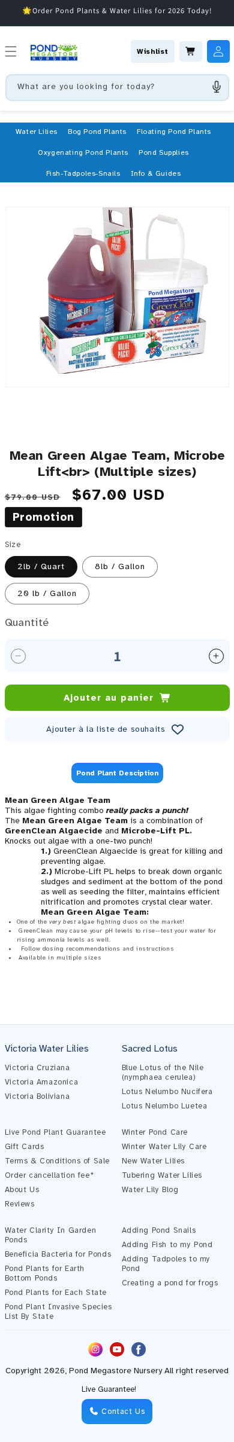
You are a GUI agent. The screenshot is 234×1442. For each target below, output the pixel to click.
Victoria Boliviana (37, 1096)
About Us (22, 1189)
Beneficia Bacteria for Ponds (58, 1254)
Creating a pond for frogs (170, 1283)
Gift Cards (24, 1146)
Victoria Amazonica (42, 1082)
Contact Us (122, 1411)
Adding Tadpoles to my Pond (166, 1263)
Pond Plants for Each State (56, 1292)
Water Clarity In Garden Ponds (51, 1235)
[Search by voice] (216, 87)
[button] (36, 131)
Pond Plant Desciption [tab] (117, 773)
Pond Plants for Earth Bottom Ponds (45, 1273)
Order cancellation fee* (49, 1175)
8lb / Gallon (120, 566)
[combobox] (117, 87)
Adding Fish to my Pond (167, 1244)
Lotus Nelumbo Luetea (165, 1106)
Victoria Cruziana (37, 1068)
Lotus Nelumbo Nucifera (167, 1091)
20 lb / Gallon (47, 593)
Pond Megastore (100, 1370)
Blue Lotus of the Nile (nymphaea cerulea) (163, 1072)
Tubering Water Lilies (162, 1175)
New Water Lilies (153, 1161)
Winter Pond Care (155, 1132)
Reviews (20, 1204)
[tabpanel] (117, 891)
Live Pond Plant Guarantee (55, 1132)
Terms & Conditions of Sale (57, 1161)
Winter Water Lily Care (164, 1146)
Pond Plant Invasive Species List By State (58, 1311)
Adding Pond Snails (159, 1230)
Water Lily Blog (150, 1189)
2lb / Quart (41, 566)
